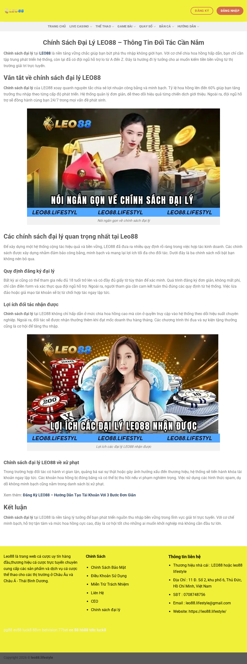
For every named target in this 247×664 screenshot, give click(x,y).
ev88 (17, 630)
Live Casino (79, 26)
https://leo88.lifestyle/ (207, 611)
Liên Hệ (98, 593)
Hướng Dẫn (187, 26)
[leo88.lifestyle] (28, 11)
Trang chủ (57, 26)
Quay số (146, 26)
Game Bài (124, 26)
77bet (63, 630)
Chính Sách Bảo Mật (108, 567)
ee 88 (74, 630)
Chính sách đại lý (105, 609)
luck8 (27, 630)
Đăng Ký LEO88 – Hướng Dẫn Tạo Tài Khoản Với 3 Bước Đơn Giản (79, 495)
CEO (94, 601)
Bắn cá (165, 26)
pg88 (8, 630)
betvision (49, 630)
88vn (37, 630)
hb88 (84, 630)
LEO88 (45, 53)
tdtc (92, 630)
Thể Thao (103, 26)
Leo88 (9, 556)
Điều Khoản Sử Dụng (109, 576)
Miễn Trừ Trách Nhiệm (110, 584)
